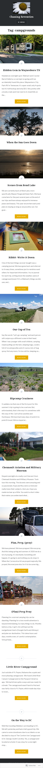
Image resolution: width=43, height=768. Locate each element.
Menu (22, 22)
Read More (21, 101)
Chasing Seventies (21, 16)
